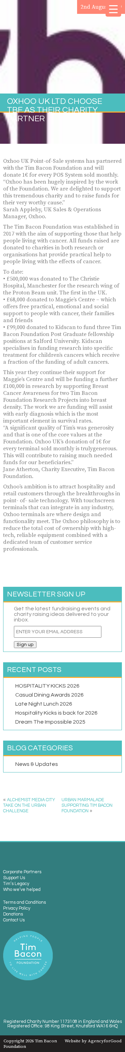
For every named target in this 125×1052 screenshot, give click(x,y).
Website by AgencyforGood (93, 1041)
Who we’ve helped (22, 889)
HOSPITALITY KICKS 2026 (47, 686)
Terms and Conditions (24, 902)
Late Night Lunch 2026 (43, 704)
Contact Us (14, 920)
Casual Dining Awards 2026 (49, 695)
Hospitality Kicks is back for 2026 (56, 713)
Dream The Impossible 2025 (50, 722)
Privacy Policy (16, 908)
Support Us (14, 878)
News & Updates (36, 764)
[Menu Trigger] (113, 9)
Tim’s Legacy (16, 884)
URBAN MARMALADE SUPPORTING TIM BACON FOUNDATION (86, 805)
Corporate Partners (22, 872)
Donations (13, 914)
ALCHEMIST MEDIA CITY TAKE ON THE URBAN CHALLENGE (29, 805)
